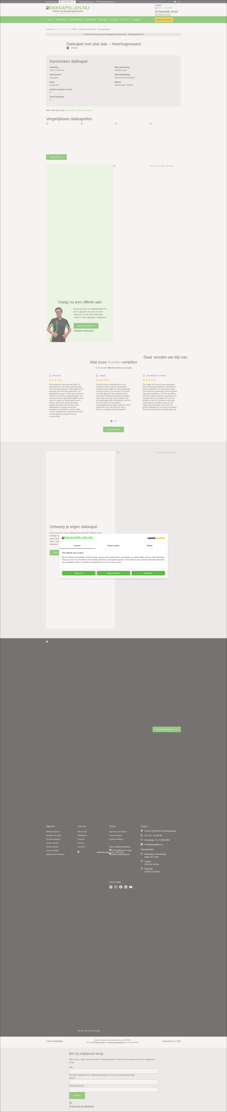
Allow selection (113, 573)
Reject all (79, 573)
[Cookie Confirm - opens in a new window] (156, 538)
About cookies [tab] (113, 546)
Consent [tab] (77, 546)
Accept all (148, 573)
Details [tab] (150, 546)
